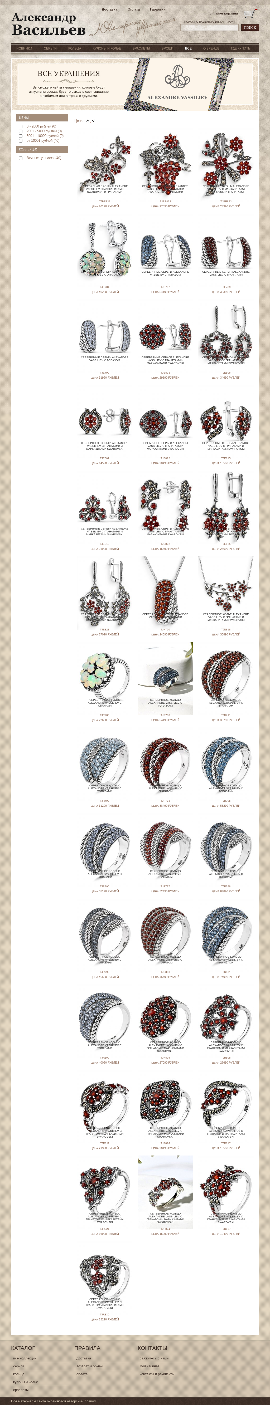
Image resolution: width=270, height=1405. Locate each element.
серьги (18, 1366)
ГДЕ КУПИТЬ (240, 48)
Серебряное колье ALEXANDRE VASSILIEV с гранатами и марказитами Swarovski (226, 617)
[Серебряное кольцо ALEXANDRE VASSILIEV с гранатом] (226, 670)
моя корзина (227, 13)
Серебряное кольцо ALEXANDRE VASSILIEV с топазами (165, 702)
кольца (18, 1374)
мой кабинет (149, 1366)
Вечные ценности (40, 158)
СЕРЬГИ (50, 48)
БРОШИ (167, 48)
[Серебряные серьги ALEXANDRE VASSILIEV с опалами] (104, 242)
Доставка (109, 9)
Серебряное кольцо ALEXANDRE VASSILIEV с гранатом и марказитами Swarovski (165, 1046)
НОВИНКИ (24, 48)
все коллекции (24, 1358)
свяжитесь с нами (154, 1358)
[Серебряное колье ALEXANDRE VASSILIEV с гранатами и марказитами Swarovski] (226, 584)
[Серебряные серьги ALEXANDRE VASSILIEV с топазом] (165, 242)
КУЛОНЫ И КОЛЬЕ (107, 48)
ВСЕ (188, 48)
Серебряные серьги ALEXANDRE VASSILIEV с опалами (104, 273)
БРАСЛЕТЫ (141, 48)
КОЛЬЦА (74, 48)
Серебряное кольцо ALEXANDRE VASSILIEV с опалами (105, 702)
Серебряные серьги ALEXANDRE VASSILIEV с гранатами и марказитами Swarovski (165, 360)
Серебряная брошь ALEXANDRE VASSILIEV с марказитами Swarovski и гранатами (104, 189)
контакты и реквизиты (157, 1374)
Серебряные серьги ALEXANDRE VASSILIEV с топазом (165, 273)
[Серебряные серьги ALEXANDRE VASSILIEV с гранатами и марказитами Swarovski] (165, 327)
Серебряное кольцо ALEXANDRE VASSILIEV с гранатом (226, 702)
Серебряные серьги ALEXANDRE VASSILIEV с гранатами (226, 273)
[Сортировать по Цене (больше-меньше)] (93, 121)
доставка (83, 1358)
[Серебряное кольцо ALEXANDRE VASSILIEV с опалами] (104, 670)
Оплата (134, 9)
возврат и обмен (89, 1366)
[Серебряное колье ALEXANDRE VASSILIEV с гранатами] (165, 584)
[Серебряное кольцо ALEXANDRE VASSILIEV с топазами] (165, 670)
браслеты (20, 1390)
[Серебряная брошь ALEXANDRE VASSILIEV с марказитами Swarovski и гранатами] (104, 156)
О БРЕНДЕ (211, 48)
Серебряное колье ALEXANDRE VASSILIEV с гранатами (165, 616)
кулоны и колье (25, 1382)
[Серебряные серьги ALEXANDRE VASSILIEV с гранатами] (226, 242)
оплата (82, 1374)
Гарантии (158, 9)
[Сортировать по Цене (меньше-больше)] (88, 121)
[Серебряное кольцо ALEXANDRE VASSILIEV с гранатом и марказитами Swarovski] (165, 1012)
